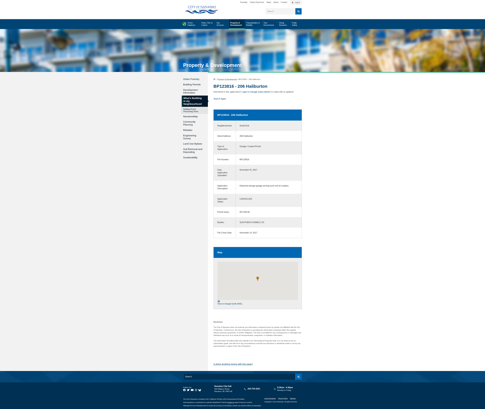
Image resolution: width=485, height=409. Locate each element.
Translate (243, 2)
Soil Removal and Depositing (192, 150)
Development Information (190, 91)
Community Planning (189, 123)
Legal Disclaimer (270, 398)
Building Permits (192, 84)
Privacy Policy (283, 398)
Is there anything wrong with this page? (233, 364)
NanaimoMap (190, 116)
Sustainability (190, 157)
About (276, 2)
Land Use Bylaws (192, 143)
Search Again (219, 99)
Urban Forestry (191, 79)
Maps (268, 2)
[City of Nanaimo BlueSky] (200, 390)
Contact (284, 2)
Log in (297, 2)
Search (298, 11)
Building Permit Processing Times (190, 110)
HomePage (214, 79)
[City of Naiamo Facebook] (184, 390)
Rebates (187, 130)
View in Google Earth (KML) (229, 304)
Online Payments (257, 2)
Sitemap (293, 398)
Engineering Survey (189, 137)
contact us (230, 402)
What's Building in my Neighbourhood (192, 101)
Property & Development (227, 79)
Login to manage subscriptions (256, 92)
